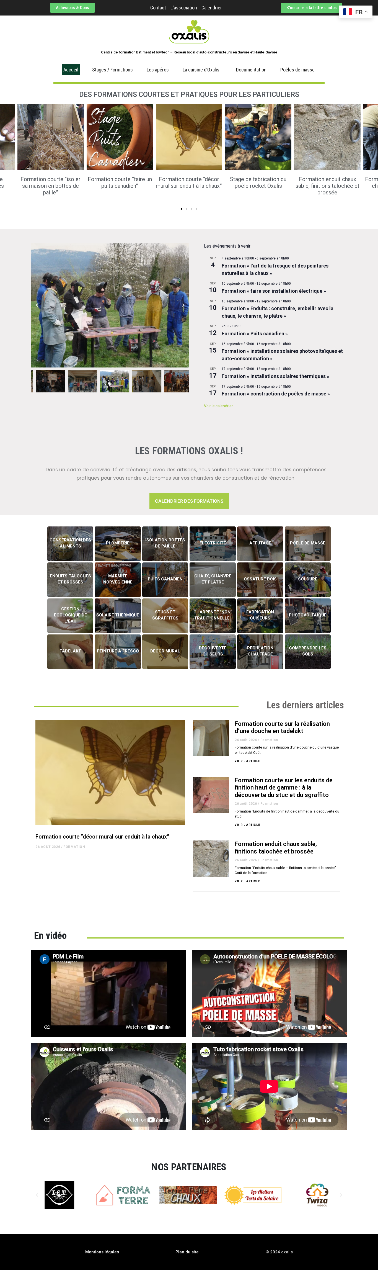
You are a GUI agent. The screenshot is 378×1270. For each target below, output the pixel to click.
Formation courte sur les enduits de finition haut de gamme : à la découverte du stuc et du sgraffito (284, 787)
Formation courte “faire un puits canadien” (120, 182)
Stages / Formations (112, 70)
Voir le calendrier (218, 406)
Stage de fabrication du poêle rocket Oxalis (258, 182)
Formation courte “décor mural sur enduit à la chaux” (189, 182)
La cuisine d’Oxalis (201, 70)
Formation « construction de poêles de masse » (276, 394)
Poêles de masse (297, 70)
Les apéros (158, 70)
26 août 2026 (47, 847)
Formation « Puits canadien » (255, 333)
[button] (181, 209)
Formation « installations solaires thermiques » (275, 376)
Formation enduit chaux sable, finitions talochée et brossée (327, 186)
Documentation (251, 70)
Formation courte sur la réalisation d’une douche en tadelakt (282, 727)
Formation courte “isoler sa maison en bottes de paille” (50, 186)
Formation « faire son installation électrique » (274, 291)
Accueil (70, 70)
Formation (74, 847)
